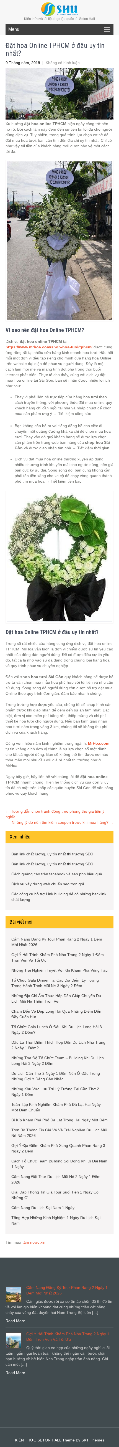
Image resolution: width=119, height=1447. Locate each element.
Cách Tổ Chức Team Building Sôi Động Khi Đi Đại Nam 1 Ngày (59, 1164)
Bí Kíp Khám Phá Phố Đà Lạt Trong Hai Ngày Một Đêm (59, 1120)
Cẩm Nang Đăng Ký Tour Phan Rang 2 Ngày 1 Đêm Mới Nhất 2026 (56, 942)
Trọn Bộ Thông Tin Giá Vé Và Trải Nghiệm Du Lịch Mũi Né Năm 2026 (59, 1133)
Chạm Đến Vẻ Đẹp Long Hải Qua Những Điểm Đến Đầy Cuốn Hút (56, 1014)
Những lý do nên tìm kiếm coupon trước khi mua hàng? (62, 822)
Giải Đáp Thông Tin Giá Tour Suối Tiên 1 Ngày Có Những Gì (55, 1195)
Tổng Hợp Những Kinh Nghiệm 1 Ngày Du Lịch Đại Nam (55, 1220)
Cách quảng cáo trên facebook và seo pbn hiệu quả (56, 874)
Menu (13, 29)
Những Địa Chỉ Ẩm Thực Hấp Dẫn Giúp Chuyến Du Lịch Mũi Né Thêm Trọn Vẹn (56, 998)
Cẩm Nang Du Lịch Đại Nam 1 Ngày (42, 1207)
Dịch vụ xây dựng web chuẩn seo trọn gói (47, 884)
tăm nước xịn (33, 1242)
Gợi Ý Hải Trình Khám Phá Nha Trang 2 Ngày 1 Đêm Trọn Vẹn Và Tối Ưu (57, 957)
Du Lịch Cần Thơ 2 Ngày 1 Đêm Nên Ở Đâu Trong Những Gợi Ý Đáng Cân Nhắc (55, 1076)
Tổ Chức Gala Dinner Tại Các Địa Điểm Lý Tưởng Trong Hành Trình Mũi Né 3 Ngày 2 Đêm (55, 983)
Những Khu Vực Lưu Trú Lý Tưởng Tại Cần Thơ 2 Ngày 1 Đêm (55, 1092)
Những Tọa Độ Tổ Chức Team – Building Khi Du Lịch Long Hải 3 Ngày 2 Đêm (57, 1061)
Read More (15, 1321)
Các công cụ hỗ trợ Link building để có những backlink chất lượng (58, 897)
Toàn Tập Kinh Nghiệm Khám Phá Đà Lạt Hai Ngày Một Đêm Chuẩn (56, 1107)
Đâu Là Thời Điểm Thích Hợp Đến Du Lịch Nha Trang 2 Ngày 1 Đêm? (58, 1045)
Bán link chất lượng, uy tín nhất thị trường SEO (52, 854)
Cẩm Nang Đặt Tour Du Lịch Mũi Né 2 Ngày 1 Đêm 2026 (55, 1179)
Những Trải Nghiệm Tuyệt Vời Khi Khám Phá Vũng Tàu (59, 970)
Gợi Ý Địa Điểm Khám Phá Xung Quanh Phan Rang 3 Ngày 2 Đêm (58, 1148)
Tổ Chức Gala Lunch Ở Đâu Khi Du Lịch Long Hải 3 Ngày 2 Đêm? (56, 1030)
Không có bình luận (63, 62)
